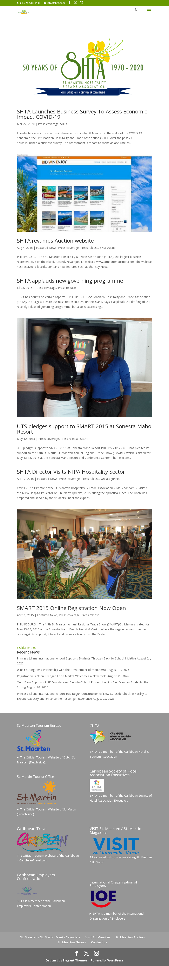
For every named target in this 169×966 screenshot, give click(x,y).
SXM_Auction (108, 248)
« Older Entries (26, 648)
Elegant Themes (75, 960)
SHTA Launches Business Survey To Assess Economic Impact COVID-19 (82, 114)
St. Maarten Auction (130, 937)
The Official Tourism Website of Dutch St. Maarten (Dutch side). (46, 759)
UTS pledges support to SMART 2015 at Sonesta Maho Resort (84, 428)
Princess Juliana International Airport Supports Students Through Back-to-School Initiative (76, 658)
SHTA (64, 124)
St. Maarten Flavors (72, 942)
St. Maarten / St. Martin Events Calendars (50, 937)
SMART (85, 439)
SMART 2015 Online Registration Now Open (71, 608)
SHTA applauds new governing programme (70, 280)
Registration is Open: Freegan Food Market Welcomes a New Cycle (62, 676)
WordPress (115, 960)
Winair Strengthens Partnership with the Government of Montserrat (62, 670)
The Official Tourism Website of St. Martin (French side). (46, 811)
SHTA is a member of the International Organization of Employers (117, 916)
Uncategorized (110, 479)
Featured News (46, 248)
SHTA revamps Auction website (55, 240)
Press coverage (48, 124)
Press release (89, 248)
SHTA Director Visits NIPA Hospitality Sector (71, 471)
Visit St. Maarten (98, 937)
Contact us (99, 942)
